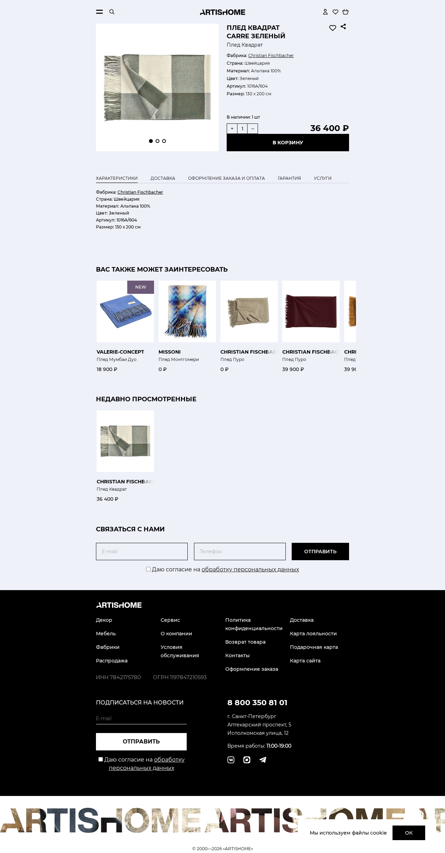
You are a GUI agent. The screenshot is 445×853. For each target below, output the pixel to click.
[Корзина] (345, 11)
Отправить (320, 551)
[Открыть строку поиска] (111, 11)
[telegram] (246, 759)
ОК (409, 833)
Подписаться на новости (140, 702)
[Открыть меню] (99, 11)
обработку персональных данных (250, 569)
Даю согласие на (225, 569)
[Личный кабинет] (325, 11)
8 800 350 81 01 (257, 702)
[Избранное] (335, 11)
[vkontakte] (230, 759)
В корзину (288, 142)
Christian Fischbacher (271, 55)
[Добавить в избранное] (333, 28)
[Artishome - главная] (222, 12)
